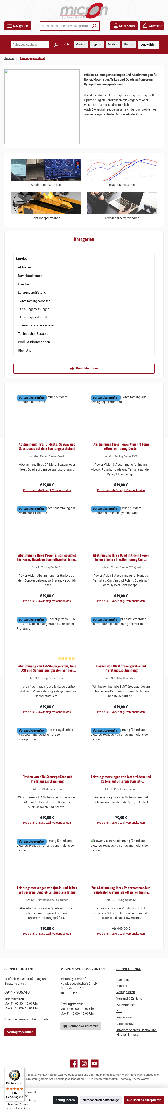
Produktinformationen (34, 342)
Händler (23, 284)
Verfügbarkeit (125, 992)
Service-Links (128, 969)
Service (22, 259)
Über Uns (24, 351)
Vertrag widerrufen (20, 1032)
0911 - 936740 (17, 992)
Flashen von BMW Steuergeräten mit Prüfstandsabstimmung (121, 668)
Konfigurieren (65, 1100)
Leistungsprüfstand (32, 293)
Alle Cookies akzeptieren (144, 1100)
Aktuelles (25, 267)
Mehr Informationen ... (20, 1108)
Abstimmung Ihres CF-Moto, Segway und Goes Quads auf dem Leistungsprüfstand (47, 446)
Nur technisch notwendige (101, 1100)
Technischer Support (33, 334)
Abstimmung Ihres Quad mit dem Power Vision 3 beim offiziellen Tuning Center (121, 557)
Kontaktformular (38, 1019)
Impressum (124, 1017)
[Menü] (22, 1069)
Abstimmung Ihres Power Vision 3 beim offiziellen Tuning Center (121, 446)
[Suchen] (94, 26)
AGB (119, 1011)
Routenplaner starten (83, 1026)
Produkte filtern (86, 368)
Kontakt (121, 986)
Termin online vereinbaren (37, 325)
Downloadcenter (30, 276)
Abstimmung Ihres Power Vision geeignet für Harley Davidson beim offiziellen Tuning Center (47, 557)
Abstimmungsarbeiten (35, 301)
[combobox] (64, 26)
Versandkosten (73, 1074)
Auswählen (148, 45)
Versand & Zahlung (129, 998)
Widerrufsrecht (126, 1005)
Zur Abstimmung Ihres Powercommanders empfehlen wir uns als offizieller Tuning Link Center (120, 890)
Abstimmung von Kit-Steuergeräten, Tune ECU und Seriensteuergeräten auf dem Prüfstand (47, 668)
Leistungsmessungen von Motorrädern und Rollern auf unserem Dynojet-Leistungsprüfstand (121, 779)
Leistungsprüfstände (34, 317)
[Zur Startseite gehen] (84, 10)
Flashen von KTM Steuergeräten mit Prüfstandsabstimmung (47, 779)
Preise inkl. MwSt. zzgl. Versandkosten (47, 490)
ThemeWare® (140, 1079)
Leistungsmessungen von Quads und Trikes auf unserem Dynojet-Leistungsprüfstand (47, 890)
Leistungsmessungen (34, 309)
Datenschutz (125, 1024)
